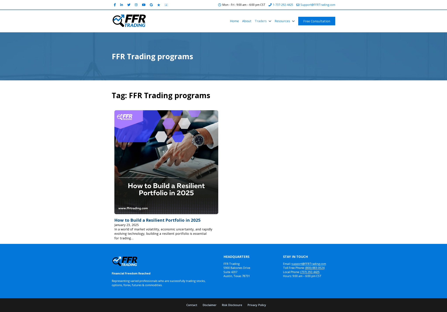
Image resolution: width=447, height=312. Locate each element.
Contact (191, 305)
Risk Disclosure (232, 305)
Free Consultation (316, 21)
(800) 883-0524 (314, 268)
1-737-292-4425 (283, 5)
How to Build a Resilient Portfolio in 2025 (157, 220)
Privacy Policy (256, 305)
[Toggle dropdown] (270, 21)
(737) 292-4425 (310, 272)
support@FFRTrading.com (308, 264)
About (246, 21)
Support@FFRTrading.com (318, 5)
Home (234, 21)
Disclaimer (210, 305)
